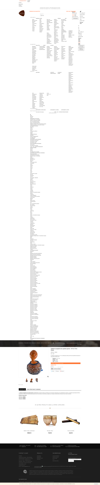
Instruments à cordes (33, 141)
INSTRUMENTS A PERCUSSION (41, 109)
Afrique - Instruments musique (35, 120)
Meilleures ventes (40, 458)
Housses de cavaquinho (34, 276)
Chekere (33, 27)
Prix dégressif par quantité (34, 151)
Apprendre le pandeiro (34, 316)
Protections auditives (33, 290)
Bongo (33, 22)
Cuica (40, 19)
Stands (31, 133)
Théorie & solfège (33, 324)
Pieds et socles (34, 70)
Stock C (31, 149)
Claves (33, 28)
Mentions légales (21, 481)
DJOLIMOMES (32, 138)
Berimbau (33, 21)
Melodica (48, 42)
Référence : (52, 352)
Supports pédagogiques (34, 136)
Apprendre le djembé (33, 313)
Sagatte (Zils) (63, 39)
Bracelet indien (63, 20)
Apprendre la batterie (33, 305)
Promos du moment (33, 153)
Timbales (33, 103)
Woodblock (56, 41)
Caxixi (33, 26)
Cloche (33, 29)
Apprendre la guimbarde (34, 314)
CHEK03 (24, 397)
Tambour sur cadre (33, 229)
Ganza (41, 21)
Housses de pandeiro (33, 278)
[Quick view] (30, 435)
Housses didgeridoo (33, 267)
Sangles (31, 132)
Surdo (48, 24)
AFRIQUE (59, 18)
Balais (31, 252)
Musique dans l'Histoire (34, 326)
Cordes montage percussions (35, 262)
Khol (62, 26)
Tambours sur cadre (33, 320)
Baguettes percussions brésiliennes (34, 47)
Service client (55, 458)
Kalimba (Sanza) (56, 27)
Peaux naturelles (71, 51)
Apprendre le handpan (34, 310)
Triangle (48, 28)
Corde (31, 260)
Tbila (62, 40)
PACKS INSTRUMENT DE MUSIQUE (35, 143)
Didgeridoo (32, 312)
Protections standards (34, 292)
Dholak (62, 22)
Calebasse (55, 20)
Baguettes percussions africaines (34, 53)
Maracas (41, 25)
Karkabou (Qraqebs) (33, 239)
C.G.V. (53, 459)
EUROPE (62, 29)
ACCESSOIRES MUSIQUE (34, 125)
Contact (20, 5)
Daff (31, 237)
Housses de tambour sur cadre (63, 51)
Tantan (48, 26)
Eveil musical (32, 144)
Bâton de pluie (34, 20)
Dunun (55, 25)
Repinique (48, 21)
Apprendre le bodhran (34, 306)
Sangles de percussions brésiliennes (71, 58)
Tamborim (48, 25)
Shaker (31, 227)
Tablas (62, 27)
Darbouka (31, 311)
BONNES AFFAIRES (33, 147)
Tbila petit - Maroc (50, 430)
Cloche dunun (56, 23)
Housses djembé (56, 48)
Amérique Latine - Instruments (35, 119)
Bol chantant (63, 19)
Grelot (62, 24)
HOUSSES (52, 45)
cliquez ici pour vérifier (72, 466)
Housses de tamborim (33, 282)
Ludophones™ (49, 41)
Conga (33, 30)
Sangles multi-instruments (34, 296)
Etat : (51, 353)
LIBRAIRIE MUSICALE (33, 134)
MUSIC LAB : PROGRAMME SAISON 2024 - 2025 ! (53, 11)
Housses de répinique (33, 280)
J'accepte (96, 483)
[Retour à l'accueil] (53, 342)
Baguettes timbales (33, 257)
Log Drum (48, 40)
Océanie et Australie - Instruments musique (37, 124)
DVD (47, 95)
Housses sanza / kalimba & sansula (56, 59)
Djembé (55, 24)
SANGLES (70, 49)
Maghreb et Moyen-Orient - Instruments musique (38, 123)
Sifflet (48, 23)
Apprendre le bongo (33, 307)
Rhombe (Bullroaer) (33, 248)
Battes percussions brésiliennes (34, 50)
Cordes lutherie (42, 46)
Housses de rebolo (33, 279)
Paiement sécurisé (56, 457)
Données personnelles (28, 481)
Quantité (52, 366)
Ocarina (41, 27)
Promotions (39, 455)
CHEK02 (24, 396)
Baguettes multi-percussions (35, 258)
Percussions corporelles (34, 318)
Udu (54, 28)
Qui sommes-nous (56, 460)
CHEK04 (24, 398)
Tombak (33, 104)
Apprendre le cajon (33, 308)
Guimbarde (63, 25)
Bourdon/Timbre (42, 49)
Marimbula (41, 26)
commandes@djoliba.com (25, 466)
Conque (31, 249)
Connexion (20, 6)
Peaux (31, 287)
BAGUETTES (38, 45)
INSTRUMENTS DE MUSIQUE (34, 118)
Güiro (40, 22)
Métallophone (49, 43)
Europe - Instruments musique (35, 122)
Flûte (40, 20)
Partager (57, 371)
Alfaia (33, 19)
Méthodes (31, 135)
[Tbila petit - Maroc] (50, 420)
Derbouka (31, 238)
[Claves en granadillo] (70, 420)
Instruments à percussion (34, 140)
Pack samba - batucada (34, 177)
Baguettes (32, 251)
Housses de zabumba (33, 286)
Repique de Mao (49, 20)
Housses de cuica (49, 55)
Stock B (31, 148)
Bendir (62, 32)
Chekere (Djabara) (33, 195)
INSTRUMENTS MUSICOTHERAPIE (35, 139)
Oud (33, 93)
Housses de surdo (33, 281)
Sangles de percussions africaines (71, 62)
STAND (70, 50)
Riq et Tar (31, 240)
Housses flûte (56, 49)
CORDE (44, 45)
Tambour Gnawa (64, 41)
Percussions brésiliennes (34, 317)
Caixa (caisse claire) (33, 162)
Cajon (48, 32)
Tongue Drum (56, 39)
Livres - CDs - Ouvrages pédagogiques (36, 146)
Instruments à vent (33, 142)
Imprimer (21, 384)
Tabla (33, 100)
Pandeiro (41, 30)
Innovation (38, 459)
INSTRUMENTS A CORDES (54, 109)
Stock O (31, 150)
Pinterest (62, 371)
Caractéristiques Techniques (34, 389)
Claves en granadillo (70, 430)
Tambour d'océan (33, 247)
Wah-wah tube (56, 40)
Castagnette (32, 218)
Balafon (55, 19)
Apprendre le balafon (33, 304)
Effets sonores (56, 26)
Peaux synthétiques (33, 289)
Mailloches (34, 61)
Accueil (31, 117)
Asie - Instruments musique (34, 121)
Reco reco (48, 19)
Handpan (48, 39)
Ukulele (33, 105)
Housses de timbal (33, 285)
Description (22, 389)
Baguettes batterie (33, 256)
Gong (62, 28)
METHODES (38, 72)
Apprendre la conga (33, 309)
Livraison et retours (56, 455)
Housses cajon (49, 54)
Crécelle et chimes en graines (56, 30)
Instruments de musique (34, 145)
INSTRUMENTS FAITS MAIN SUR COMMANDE (37, 152)
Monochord (56, 32)
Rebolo (41, 31)
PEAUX (70, 46)
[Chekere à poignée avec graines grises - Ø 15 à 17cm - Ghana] (27, 380)
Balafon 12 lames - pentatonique (29, 430)
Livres (48, 93)
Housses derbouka (33, 266)
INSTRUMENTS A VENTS (65, 109)
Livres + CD (49, 94)
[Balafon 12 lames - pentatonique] (29, 420)
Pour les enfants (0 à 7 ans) (34, 333)
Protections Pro (71, 54)
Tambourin (32, 230)
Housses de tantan (33, 284)
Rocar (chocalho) (49, 22)
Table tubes (32, 228)
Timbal (48, 27)
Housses (31, 264)
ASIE (65, 18)
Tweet (53, 371)
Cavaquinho (34, 25)
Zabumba (48, 29)
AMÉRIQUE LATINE (39, 18)
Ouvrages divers (33, 137)
